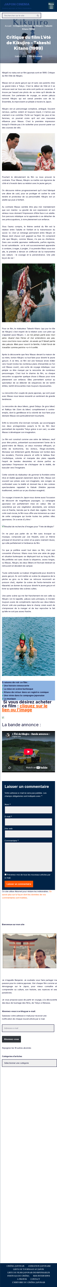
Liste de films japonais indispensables (28, 1272)
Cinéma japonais (15, 1266)
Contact (35, 1279)
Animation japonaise (39, 1266)
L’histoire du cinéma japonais (28, 1282)
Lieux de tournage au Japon (28, 1269)
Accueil (8, 26)
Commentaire (12, 840)
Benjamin (37, 56)
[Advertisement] (28, 1100)
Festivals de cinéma (18, 1275)
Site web (9, 828)
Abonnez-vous (11, 1039)
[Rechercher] (38, 15)
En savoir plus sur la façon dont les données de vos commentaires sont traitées (27, 894)
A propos (22, 1279)
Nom (8, 804)
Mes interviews (41, 1275)
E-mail (8, 816)
